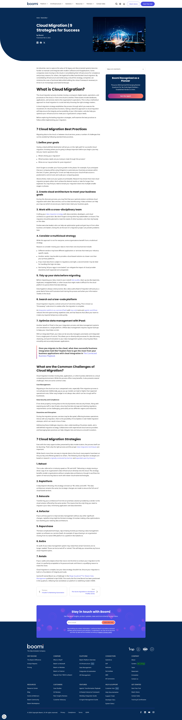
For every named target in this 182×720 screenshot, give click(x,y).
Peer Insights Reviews (60, 696)
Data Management (85, 667)
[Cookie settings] (4, 716)
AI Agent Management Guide (88, 700)
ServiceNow (109, 671)
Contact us (134, 679)
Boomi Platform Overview (87, 660)
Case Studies (57, 688)
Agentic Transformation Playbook (89, 688)
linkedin (145, 712)
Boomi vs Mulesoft (59, 663)
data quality (75, 280)
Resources (79, 4)
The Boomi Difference (34, 660)
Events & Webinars (33, 696)
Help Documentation (111, 692)
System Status (109, 703)
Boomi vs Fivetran (59, 671)
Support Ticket (110, 696)
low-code (74, 310)
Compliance (72, 712)
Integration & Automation (87, 671)
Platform (43, 4)
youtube (149, 712)
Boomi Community (33, 700)
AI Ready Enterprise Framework (89, 692)
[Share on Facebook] (41, 43)
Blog (28, 692)
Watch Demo (135, 692)
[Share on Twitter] (44, 43)
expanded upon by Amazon (85, 458)
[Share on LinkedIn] (37, 43)
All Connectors (110, 679)
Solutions (68, 4)
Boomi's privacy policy (105, 632)
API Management (84, 675)
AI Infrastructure (55, 4)
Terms (80, 712)
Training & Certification (138, 700)
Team (133, 667)
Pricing (29, 667)
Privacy (63, 712)
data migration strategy (54, 214)
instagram (153, 712)
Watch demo (133, 4)
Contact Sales (100, 4)
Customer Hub (111, 688)
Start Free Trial (136, 688)
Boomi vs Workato (59, 667)
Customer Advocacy (59, 700)
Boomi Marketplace (33, 703)
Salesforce (108, 660)
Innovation (134, 675)
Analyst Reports (32, 663)
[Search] (116, 3)
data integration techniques (87, 447)
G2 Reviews (57, 692)
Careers (137, 663)
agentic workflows (90, 310)
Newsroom (134, 671)
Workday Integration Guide (88, 696)
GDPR (87, 712)
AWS (106, 675)
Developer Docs (110, 700)
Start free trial (147, 4)
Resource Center (32, 688)
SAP (106, 663)
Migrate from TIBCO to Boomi (62, 675)
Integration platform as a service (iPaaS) (53, 310)
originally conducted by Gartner (61, 458)
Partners (89, 4)
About (133, 660)
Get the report (125, 96)
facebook (141, 712)
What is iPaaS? (57, 660)
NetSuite (108, 667)
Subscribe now (108, 622)
